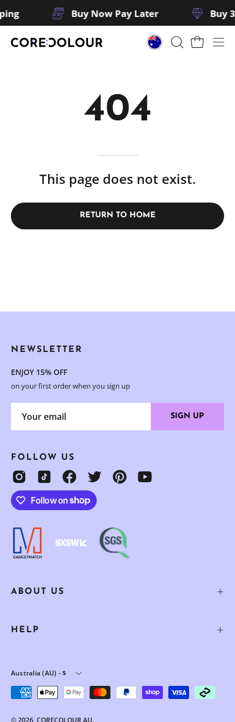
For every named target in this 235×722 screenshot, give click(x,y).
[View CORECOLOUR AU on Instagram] (19, 477)
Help (25, 630)
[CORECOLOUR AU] (57, 42)
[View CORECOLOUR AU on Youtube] (145, 477)
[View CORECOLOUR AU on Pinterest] (119, 477)
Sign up (187, 416)
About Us (37, 591)
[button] (176, 42)
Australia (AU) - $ (38, 673)
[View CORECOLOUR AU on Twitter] (94, 477)
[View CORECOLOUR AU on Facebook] (69, 477)
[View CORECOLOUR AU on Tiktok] (44, 477)
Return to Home (118, 215)
